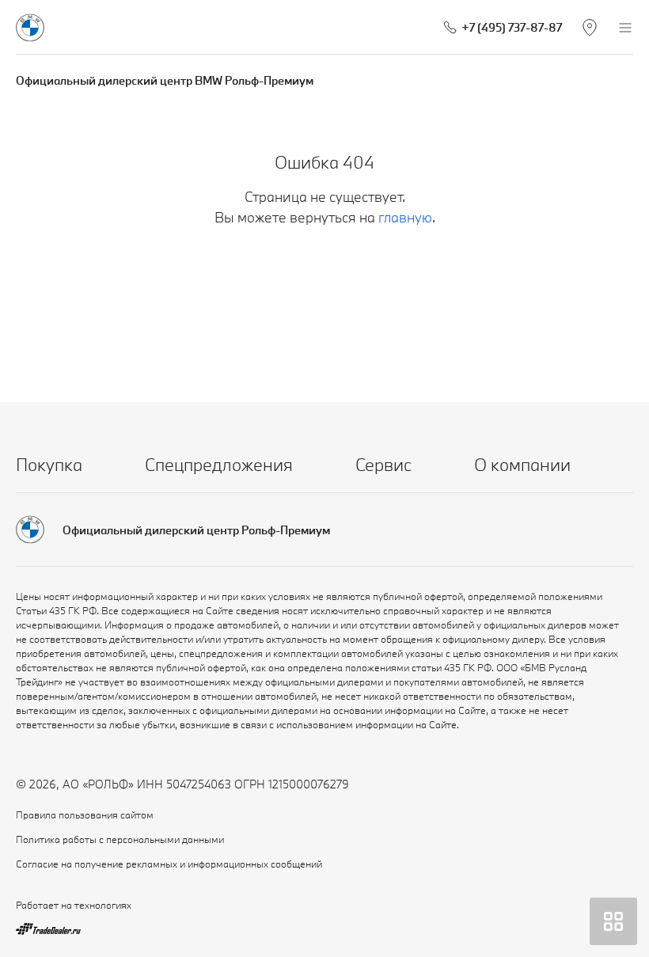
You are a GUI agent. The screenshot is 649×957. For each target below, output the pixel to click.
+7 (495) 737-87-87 (511, 27)
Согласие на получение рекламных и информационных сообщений (169, 863)
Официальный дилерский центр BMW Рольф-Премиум (164, 80)
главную (405, 217)
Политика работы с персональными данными (120, 839)
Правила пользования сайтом (85, 814)
